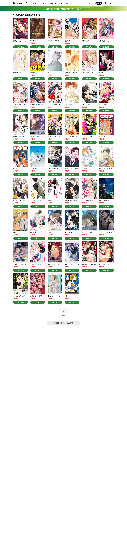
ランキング (43, 3)
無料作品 (53, 3)
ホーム (34, 3)
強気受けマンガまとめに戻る (63, 323)
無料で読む (21, 47)
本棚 (67, 3)
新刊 (60, 3)
